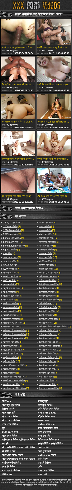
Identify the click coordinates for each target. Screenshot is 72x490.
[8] (10, 299)
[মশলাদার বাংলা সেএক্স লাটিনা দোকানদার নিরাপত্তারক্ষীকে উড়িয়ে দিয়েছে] (18, 144)
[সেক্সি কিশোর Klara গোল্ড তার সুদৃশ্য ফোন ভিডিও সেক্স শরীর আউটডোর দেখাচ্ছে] (54, 69)
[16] (12, 315)
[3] (11, 261)
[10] (47, 234)
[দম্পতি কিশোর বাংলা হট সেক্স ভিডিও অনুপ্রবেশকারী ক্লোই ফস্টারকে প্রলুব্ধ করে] (54, 144)
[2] (13, 222)
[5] (12, 296)
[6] (12, 234)
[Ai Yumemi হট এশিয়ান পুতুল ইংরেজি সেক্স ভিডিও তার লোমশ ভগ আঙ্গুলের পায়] (54, 181)
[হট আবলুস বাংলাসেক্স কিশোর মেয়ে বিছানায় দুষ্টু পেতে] (18, 107)
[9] (12, 257)
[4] (12, 226)
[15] (48, 269)
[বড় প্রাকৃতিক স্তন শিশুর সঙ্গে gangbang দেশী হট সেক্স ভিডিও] (18, 181)
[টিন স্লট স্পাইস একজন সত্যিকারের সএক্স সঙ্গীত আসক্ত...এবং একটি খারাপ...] (18, 69)
